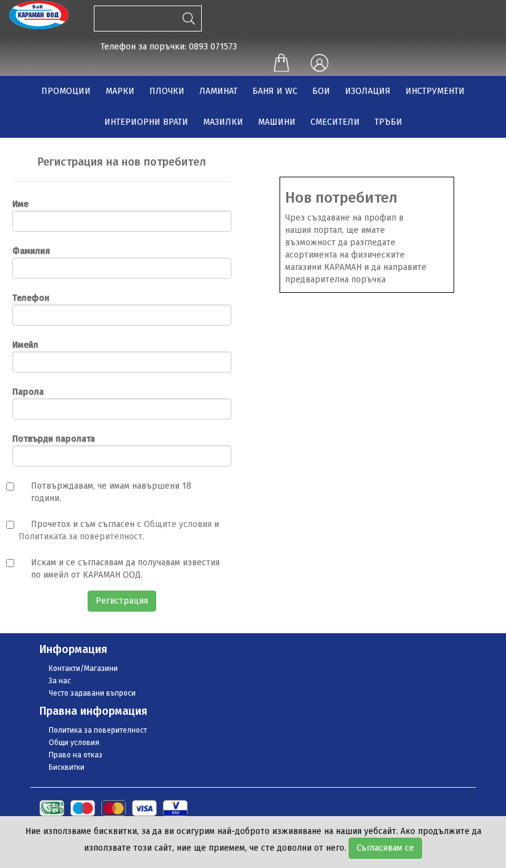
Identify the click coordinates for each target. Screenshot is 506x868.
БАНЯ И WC (274, 91)
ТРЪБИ (388, 122)
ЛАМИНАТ (218, 91)
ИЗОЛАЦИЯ (368, 91)
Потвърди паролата (53, 439)
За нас (60, 680)
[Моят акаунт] (319, 64)
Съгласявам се (385, 848)
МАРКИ (120, 91)
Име (20, 204)
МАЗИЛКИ (223, 122)
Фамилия (31, 251)
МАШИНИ (277, 122)
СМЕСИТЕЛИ (335, 122)
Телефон (30, 298)
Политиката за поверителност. (81, 536)
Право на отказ (75, 755)
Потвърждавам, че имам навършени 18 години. (111, 492)
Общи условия (74, 742)
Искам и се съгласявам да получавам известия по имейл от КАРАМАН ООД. (125, 568)
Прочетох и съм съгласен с (86, 524)
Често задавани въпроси (92, 693)
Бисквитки (67, 767)
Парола (28, 392)
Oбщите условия (178, 524)
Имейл (25, 345)
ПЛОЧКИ (167, 91)
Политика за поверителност (98, 730)
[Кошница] (281, 64)
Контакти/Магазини (83, 668)
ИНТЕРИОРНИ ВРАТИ (146, 122)
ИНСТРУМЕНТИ (435, 91)
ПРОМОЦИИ (66, 91)
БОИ (321, 91)
